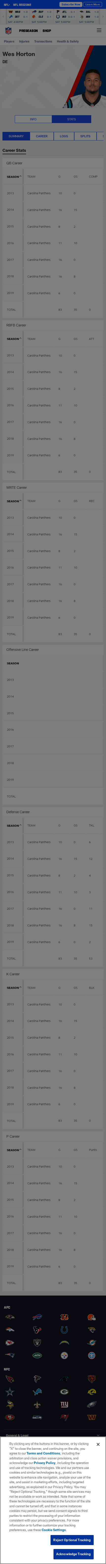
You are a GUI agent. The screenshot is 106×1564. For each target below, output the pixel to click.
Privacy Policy (44, 1463)
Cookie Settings (54, 1530)
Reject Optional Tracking (72, 1540)
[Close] (98, 1444)
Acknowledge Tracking (73, 1554)
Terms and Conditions (43, 1453)
